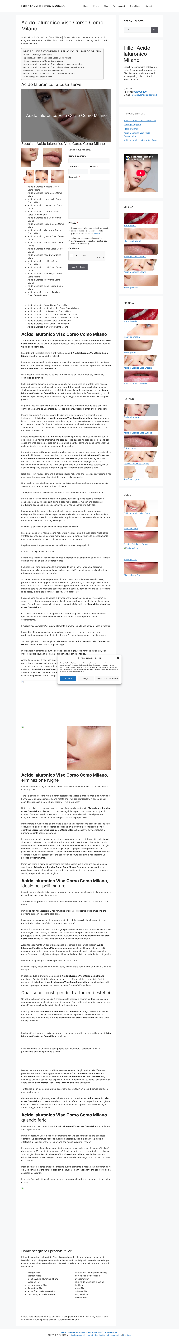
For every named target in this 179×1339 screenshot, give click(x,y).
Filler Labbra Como (133, 575)
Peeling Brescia (131, 352)
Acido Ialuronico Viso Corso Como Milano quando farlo (49, 73)
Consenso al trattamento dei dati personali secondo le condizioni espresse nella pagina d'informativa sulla (89, 231)
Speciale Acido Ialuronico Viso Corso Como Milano (47, 58)
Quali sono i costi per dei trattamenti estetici (44, 70)
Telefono (74, 166)
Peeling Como (130, 559)
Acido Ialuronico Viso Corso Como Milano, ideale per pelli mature (54, 67)
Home (86, 6)
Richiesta (74, 177)
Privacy (73, 223)
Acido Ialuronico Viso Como (137, 513)
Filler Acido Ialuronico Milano (43, 6)
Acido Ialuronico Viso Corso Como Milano (43, 61)
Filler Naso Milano (132, 241)
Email (94, 166)
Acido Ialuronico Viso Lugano (138, 433)
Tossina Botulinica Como (136, 544)
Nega (85, 678)
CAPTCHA (73, 248)
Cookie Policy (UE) (95, 1332)
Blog (106, 6)
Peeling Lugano (131, 417)
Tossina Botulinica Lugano (136, 463)
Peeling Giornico (132, 129)
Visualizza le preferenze (107, 678)
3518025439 (140, 92)
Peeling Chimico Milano (135, 256)
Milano (96, 6)
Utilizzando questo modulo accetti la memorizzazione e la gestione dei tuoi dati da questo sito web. (89, 241)
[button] (118, 658)
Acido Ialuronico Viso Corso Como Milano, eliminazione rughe (53, 64)
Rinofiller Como (131, 528)
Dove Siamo (135, 6)
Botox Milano (130, 225)
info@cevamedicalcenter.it (144, 95)
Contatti (148, 6)
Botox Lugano (130, 448)
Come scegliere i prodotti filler (38, 76)
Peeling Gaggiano (132, 124)
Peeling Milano (131, 287)
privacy (97, 233)
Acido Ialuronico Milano (135, 272)
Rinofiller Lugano (132, 479)
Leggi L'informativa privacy (73, 1332)
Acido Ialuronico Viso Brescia (138, 368)
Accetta (68, 678)
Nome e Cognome (78, 156)
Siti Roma (127, 1335)
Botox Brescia (130, 321)
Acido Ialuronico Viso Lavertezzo (140, 120)
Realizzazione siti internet (82, 1335)
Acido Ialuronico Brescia (135, 383)
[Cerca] (154, 30)
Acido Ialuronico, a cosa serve (38, 54)
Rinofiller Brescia (132, 337)
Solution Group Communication (108, 1335)
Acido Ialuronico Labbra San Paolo (140, 140)
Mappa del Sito (111, 1332)
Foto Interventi (119, 6)
